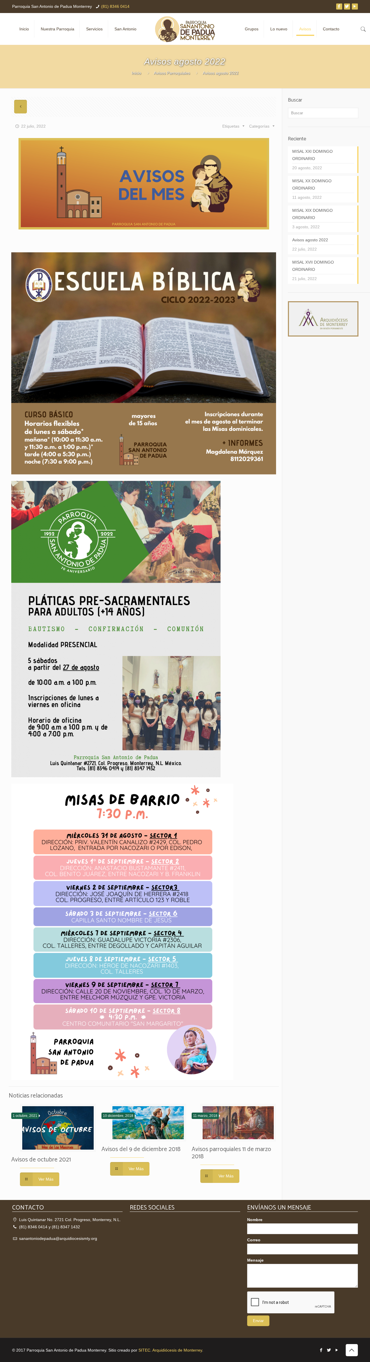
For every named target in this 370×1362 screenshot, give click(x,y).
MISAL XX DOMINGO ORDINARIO (312, 184)
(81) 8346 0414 (115, 6)
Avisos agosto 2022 (310, 240)
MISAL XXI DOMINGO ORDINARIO (312, 155)
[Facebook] (339, 6)
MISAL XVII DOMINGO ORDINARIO (313, 266)
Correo (253, 1240)
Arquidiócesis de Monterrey (177, 1350)
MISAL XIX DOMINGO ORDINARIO (312, 214)
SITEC (144, 1350)
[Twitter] (347, 6)
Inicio (136, 73)
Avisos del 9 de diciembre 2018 (140, 1149)
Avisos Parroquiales (172, 73)
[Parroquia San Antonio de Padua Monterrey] (185, 29)
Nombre (254, 1219)
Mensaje (255, 1260)
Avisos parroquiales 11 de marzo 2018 (231, 1152)
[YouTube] (355, 6)
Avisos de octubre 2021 (41, 1160)
